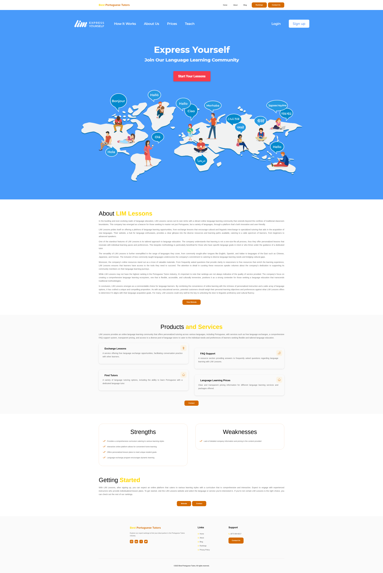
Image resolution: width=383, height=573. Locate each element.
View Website (192, 302)
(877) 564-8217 (235, 534)
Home (225, 5)
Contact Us (276, 5)
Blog (245, 5)
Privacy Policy (205, 550)
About (235, 5)
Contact (191, 403)
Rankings (259, 5)
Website (184, 503)
